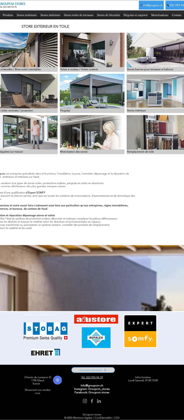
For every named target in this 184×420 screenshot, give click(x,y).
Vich (63, 371)
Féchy (114, 373)
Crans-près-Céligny (59, 373)
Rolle (28, 373)
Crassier (118, 370)
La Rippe (157, 370)
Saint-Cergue (41, 371)
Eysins (126, 370)
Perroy (80, 373)
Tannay (55, 371)
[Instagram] (85, 401)
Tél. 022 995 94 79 (92, 377)
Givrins (145, 370)
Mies (27, 371)
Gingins (140, 370)
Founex (131, 370)
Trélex (59, 371)
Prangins (35, 371)
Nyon (30, 371)
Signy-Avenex (49, 371)
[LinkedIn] (99, 401)
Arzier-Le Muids (35, 370)
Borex (58, 370)
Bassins (42, 370)
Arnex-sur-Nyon (27, 370)
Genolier (136, 370)
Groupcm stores (92, 414)
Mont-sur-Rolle (49, 373)
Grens (153, 370)
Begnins (46, 370)
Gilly (102, 373)
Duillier (122, 370)
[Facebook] (92, 401)
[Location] (57, 380)
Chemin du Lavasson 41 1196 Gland (37, 379)
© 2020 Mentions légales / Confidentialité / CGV (92, 417)
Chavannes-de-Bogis (66, 370)
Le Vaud (85, 373)
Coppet (42, 373)
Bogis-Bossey (52, 370)
